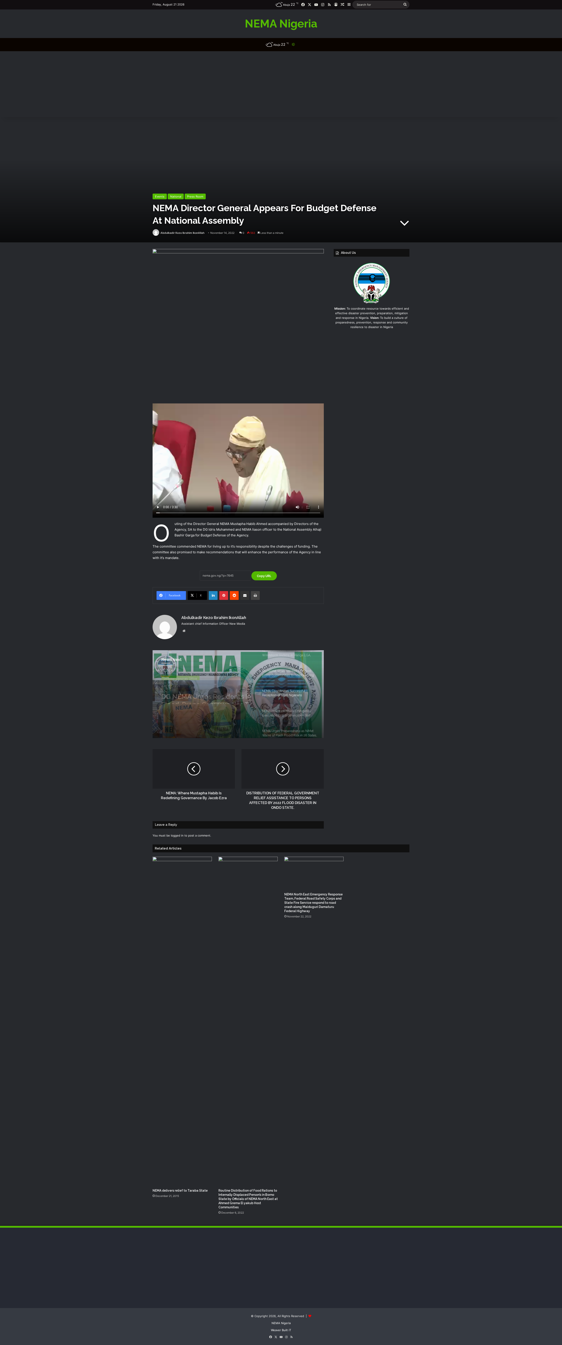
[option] (238, 694)
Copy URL (264, 576)
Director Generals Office (180, 677)
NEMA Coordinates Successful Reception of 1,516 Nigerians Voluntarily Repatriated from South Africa (201, 696)
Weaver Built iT (281, 1330)
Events (159, 196)
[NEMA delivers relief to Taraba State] (182, 1021)
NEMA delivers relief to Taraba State (180, 1190)
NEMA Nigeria (281, 1323)
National (175, 196)
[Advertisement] (281, 84)
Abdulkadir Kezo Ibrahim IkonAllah (182, 232)
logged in (177, 835)
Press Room (195, 196)
